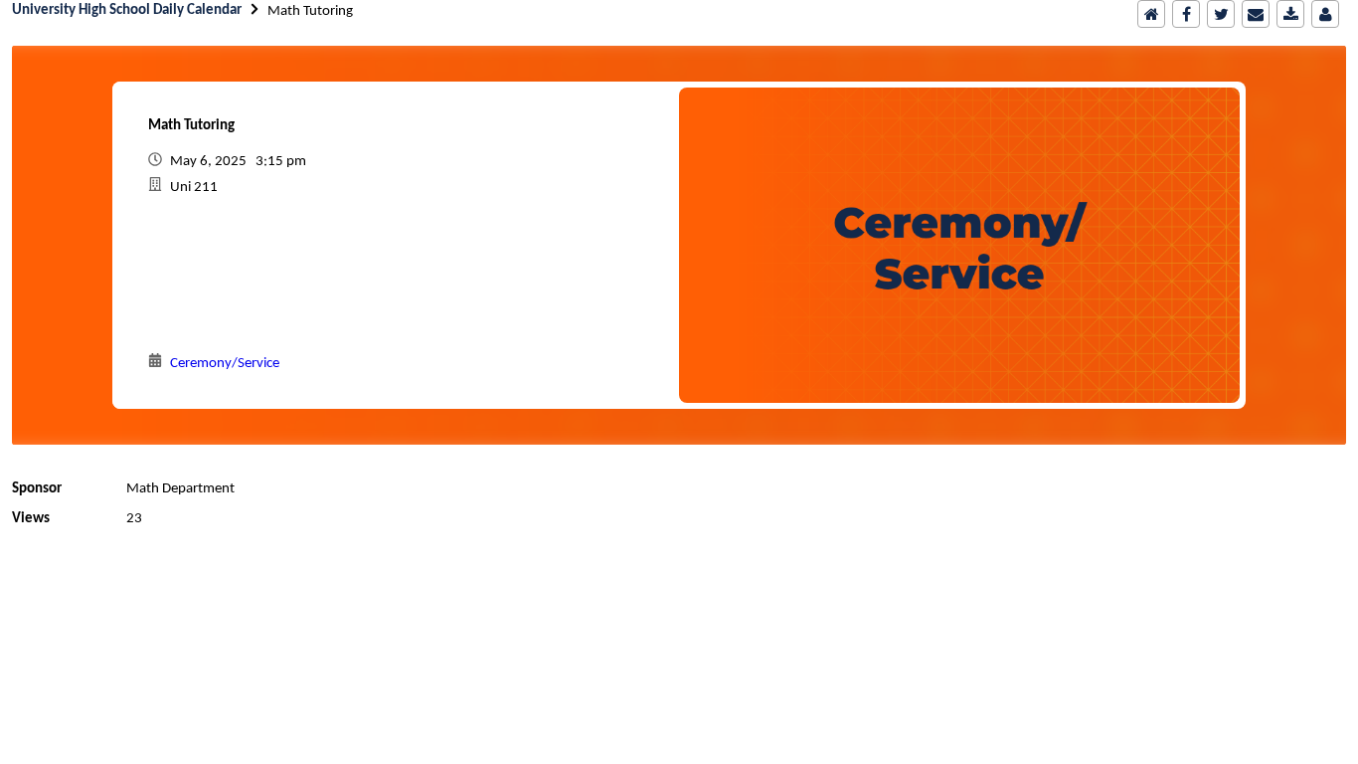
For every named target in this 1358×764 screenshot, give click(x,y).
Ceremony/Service (224, 363)
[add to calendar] (1290, 14)
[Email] (1256, 14)
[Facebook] (1186, 14)
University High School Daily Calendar (127, 10)
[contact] (1325, 14)
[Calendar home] (1151, 14)
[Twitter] (1221, 14)
